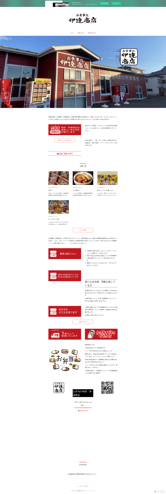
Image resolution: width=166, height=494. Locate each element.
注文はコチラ (83, 322)
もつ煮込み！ (77, 190)
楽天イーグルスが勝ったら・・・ (107, 190)
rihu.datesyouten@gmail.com (83, 407)
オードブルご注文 (53, 219)
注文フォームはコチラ (64, 140)
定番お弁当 (81, 33)
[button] (72, 33)
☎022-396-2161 (65, 153)
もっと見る (83, 230)
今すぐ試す (104, 3)
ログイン (116, 3)
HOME (72, 33)
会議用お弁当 (92, 33)
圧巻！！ (51, 190)
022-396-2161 (83, 411)
